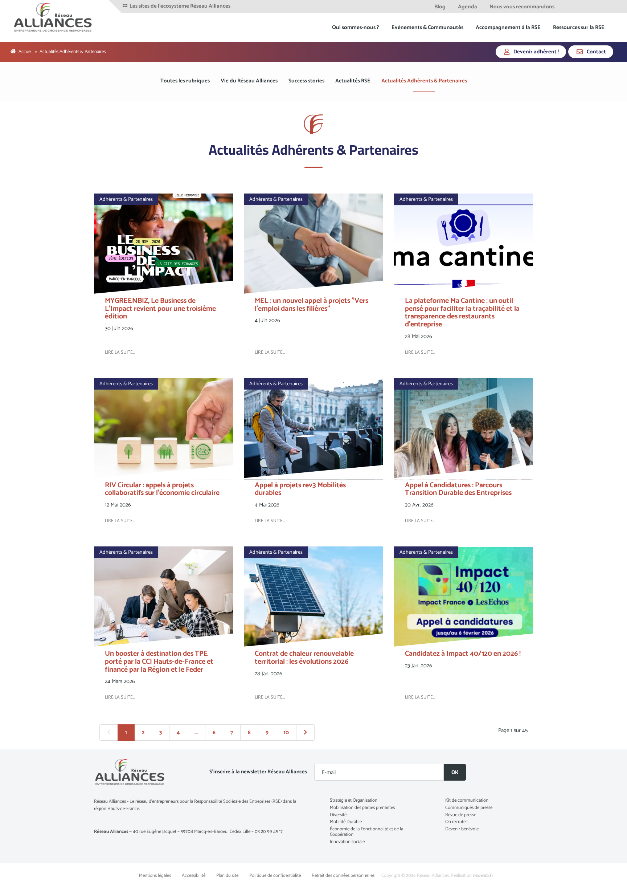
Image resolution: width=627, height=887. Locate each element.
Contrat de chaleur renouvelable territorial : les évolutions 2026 (304, 658)
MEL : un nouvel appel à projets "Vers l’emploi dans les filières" (311, 305)
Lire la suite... (120, 352)
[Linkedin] (588, 6)
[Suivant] (305, 732)
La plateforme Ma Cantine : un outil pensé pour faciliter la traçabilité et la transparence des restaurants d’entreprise (462, 312)
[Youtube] (597, 6)
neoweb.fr (483, 875)
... (196, 732)
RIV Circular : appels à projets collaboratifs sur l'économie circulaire (162, 489)
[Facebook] (568, 6)
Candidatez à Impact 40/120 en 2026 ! (463, 654)
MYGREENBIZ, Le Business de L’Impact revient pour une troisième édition (160, 309)
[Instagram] (607, 6)
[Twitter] (578, 6)
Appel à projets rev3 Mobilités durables (300, 489)
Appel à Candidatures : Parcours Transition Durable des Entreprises (458, 489)
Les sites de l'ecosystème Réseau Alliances (179, 6)
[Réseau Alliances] (53, 17)
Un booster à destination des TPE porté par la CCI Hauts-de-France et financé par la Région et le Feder (159, 662)
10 (286, 732)
